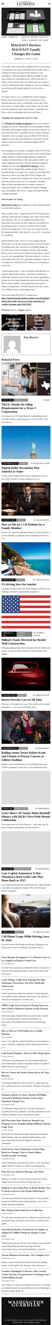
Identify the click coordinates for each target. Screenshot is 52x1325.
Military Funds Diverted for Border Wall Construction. (24, 641)
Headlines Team (41, 463)
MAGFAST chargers (29, 166)
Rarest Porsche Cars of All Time (22, 699)
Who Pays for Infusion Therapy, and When (23, 1171)
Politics (21, 635)
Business (26, 869)
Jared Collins (42, 580)
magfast (28, 310)
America (19, 59)
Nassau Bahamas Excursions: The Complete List (25, 1255)
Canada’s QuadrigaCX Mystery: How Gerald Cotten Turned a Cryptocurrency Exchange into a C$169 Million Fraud (26, 1274)
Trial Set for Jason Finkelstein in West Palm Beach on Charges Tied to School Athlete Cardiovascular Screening (23, 1152)
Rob (47, 400)
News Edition (42, 520)
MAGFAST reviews (10, 205)
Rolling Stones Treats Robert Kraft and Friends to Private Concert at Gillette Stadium (24, 756)
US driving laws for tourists (19, 584)
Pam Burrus (43, 748)
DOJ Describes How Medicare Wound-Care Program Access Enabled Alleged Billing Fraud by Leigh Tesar (26, 1123)
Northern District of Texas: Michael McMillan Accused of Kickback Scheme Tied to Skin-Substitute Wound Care (24, 1098)
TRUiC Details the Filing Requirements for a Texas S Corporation (19, 408)
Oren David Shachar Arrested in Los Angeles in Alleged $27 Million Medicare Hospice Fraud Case (25, 1232)
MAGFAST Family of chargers (18, 123)
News (24, 400)
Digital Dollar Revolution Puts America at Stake (21, 469)
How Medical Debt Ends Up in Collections (22, 1210)
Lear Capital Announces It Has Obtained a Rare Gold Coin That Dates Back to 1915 (22, 877)
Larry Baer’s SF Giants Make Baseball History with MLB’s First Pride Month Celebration (26, 816)
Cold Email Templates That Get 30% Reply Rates (26, 1053)
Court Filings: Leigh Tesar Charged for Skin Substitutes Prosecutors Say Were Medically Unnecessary (23, 982)
